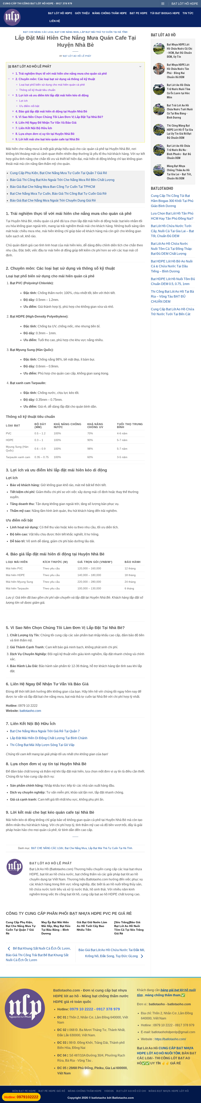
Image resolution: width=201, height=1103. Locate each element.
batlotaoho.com (30, 710)
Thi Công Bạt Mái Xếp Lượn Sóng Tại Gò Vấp (42, 745)
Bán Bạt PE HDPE (24, 1091)
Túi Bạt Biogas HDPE (165, 13)
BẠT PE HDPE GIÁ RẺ (51, 1091)
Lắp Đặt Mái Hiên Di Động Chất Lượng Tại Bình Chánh (48, 738)
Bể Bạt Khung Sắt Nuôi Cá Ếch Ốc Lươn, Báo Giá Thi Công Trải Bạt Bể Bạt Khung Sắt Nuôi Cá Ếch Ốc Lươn (38, 954)
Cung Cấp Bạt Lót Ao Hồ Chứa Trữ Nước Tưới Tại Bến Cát (172, 312)
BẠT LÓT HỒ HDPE (185, 3)
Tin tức (188, 13)
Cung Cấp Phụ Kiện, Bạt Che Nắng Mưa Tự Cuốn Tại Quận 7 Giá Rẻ (58, 173)
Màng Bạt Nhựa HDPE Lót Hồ (169, 1091)
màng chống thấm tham (162, 995)
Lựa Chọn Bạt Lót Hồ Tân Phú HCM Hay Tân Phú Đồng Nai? (172, 216)
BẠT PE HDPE (139, 13)
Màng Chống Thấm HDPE (109, 13)
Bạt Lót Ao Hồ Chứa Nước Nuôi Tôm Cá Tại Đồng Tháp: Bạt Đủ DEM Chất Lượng (171, 248)
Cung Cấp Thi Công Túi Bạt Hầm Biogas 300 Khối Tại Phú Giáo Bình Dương (172, 200)
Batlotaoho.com (123, 1097)
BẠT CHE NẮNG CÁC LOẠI (38, 32)
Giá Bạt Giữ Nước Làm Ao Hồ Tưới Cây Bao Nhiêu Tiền (92, 926)
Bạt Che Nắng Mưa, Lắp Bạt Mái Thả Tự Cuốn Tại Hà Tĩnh (91, 32)
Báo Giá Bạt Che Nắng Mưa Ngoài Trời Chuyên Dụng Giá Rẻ (53, 200)
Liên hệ (54, 21)
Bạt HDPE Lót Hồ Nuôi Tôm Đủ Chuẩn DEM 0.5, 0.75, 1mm (173, 281)
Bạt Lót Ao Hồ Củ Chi (131, 1091)
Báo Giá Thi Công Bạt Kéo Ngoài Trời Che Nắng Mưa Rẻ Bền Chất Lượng (62, 180)
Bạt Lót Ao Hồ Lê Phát (77, 56)
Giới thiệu (82, 13)
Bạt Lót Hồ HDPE (60, 13)
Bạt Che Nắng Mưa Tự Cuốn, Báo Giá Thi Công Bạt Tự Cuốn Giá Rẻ (58, 193)
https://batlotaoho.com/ (170, 1039)
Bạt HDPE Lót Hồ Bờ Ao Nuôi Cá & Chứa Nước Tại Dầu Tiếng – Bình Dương (172, 266)
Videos (109, 1091)
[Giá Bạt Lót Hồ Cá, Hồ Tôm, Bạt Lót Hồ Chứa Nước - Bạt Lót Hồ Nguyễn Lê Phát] (22, 17)
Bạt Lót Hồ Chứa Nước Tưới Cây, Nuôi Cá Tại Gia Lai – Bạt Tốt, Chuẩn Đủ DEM (172, 231)
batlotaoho (98, 1097)
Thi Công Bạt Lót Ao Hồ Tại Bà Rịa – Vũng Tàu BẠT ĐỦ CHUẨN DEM (172, 296)
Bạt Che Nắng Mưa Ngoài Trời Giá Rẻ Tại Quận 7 (45, 731)
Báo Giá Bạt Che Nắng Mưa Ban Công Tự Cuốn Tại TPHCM (52, 186)
